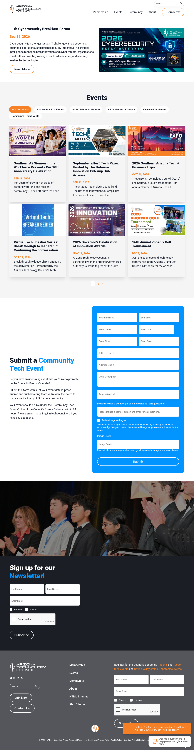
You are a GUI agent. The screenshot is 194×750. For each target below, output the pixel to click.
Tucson (31, 609)
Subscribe (21, 635)
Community (76, 680)
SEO (140, 740)
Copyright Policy (130, 740)
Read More (22, 69)
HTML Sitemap (78, 696)
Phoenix (15, 609)
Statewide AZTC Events (50, 109)
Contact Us (22, 708)
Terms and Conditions (87, 740)
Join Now (173, 12)
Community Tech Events (25, 116)
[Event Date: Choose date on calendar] (177, 329)
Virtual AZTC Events (154, 109)
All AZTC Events (20, 109)
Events (73, 672)
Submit (138, 461)
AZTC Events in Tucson (121, 109)
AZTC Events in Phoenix (86, 109)
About (73, 688)
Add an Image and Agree (114, 420)
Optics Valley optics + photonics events (158, 669)
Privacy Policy (104, 740)
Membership (77, 665)
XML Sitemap (77, 704)
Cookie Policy (116, 740)
